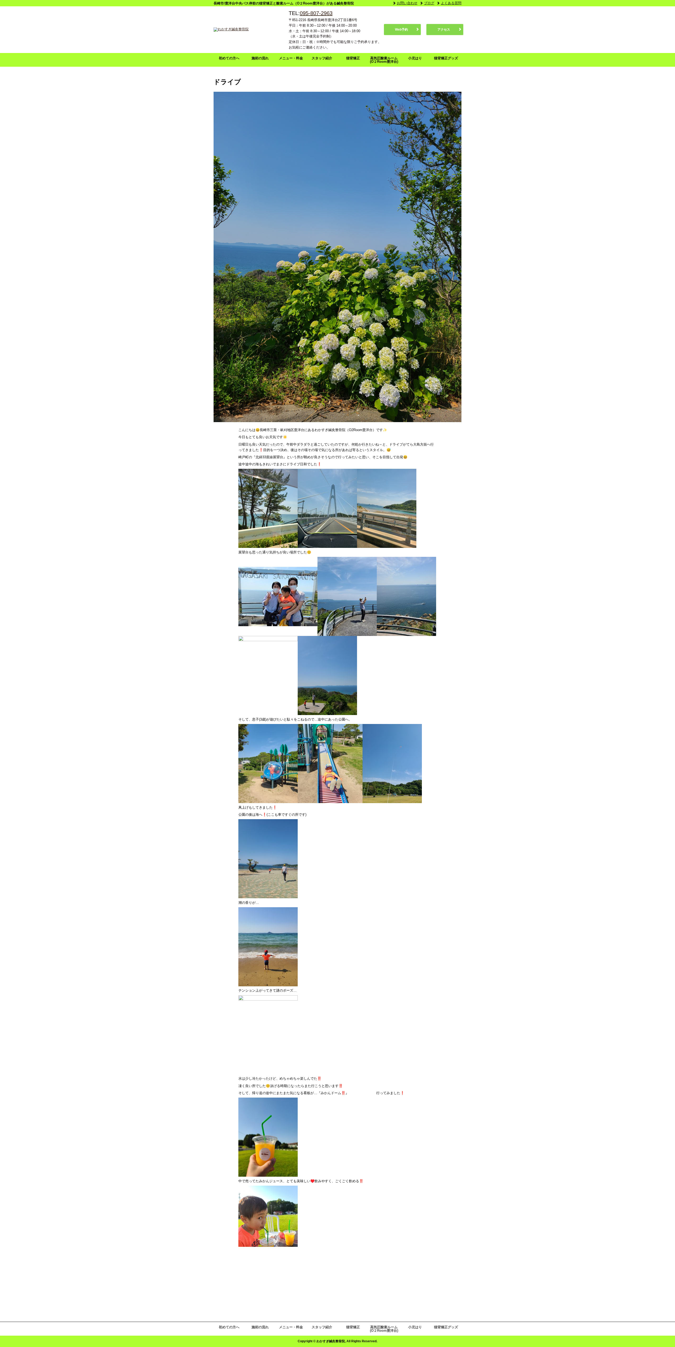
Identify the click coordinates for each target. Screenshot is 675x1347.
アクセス (443, 29)
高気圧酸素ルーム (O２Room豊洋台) (384, 60)
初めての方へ (229, 58)
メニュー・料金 (291, 58)
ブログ (429, 3)
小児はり (415, 58)
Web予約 (401, 29)
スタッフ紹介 (322, 58)
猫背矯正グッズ (446, 58)
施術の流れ (260, 58)
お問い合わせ (407, 3)
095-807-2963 (316, 13)
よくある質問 (451, 3)
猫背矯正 (353, 58)
